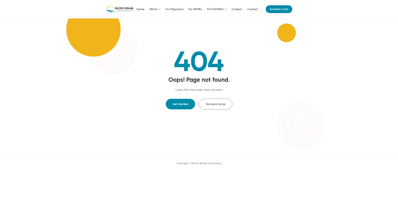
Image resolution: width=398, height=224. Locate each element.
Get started (180, 104)
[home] (120, 9)
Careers (237, 9)
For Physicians (175, 9)
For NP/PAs (195, 9)
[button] (155, 9)
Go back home (215, 104)
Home (140, 9)
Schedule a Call (279, 9)
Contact (252, 9)
